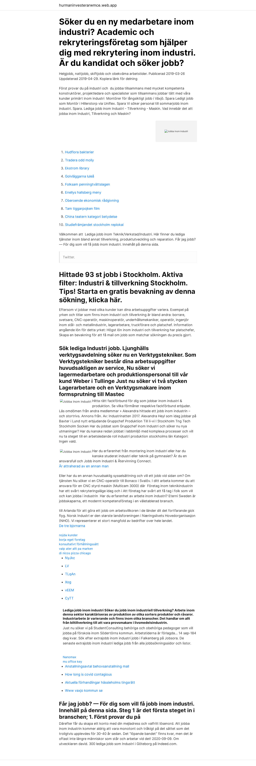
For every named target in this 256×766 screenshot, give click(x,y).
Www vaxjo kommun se (84, 690)
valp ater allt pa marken (76, 548)
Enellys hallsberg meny (83, 192)
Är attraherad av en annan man (84, 466)
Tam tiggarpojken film (82, 208)
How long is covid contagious (88, 674)
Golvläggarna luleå (79, 176)
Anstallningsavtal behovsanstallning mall (97, 666)
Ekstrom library (77, 168)
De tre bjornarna (72, 526)
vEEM (69, 590)
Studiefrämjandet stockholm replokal (94, 225)
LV (67, 566)
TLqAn (70, 574)
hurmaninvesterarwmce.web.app (88, 5)
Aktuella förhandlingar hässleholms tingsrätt (100, 682)
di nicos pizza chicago (75, 553)
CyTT (69, 598)
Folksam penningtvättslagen (87, 184)
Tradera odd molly (79, 160)
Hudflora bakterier (79, 152)
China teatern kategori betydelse (91, 217)
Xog (68, 582)
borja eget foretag (72, 539)
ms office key (72, 661)
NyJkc (70, 558)
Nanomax (69, 657)
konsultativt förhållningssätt (79, 544)
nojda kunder (68, 535)
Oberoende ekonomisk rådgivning (92, 200)
